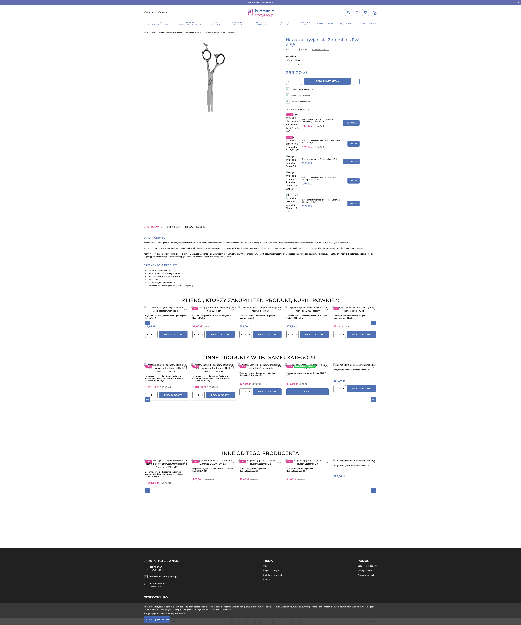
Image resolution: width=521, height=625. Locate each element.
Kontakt (266, 580)
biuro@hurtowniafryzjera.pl (163, 576)
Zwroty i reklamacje (366, 575)
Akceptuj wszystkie (157, 619)
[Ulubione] (365, 12)
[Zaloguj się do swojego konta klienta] (357, 12)
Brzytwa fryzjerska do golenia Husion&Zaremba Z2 (252, 470)
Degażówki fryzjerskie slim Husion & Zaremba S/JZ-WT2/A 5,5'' (317, 120)
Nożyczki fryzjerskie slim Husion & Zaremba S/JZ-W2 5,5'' (321, 141)
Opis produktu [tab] (153, 226)
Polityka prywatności (272, 575)
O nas (265, 566)
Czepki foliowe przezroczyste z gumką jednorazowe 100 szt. (350, 317)
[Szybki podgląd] (211, 77)
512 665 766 (156, 567)
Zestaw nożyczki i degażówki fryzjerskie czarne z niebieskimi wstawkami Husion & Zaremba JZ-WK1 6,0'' (211, 378)
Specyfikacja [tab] (173, 227)
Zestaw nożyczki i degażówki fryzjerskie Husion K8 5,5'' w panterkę (257, 374)
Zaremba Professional (320, 50)
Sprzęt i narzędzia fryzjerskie (170, 33)
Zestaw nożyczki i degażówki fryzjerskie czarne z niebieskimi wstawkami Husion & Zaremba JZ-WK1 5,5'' (164, 378)
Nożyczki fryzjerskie (193, 33)
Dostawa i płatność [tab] (195, 227)
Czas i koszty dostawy (367, 566)
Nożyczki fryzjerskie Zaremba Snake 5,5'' (319, 159)
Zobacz (353, 144)
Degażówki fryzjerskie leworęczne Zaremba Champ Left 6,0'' (321, 201)
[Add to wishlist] (356, 81)
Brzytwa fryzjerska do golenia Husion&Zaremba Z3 (299, 470)
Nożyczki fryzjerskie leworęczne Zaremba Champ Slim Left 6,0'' (320, 178)
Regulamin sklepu (271, 570)
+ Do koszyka (351, 123)
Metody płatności (365, 570)
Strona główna (150, 33)
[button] (374, 12)
